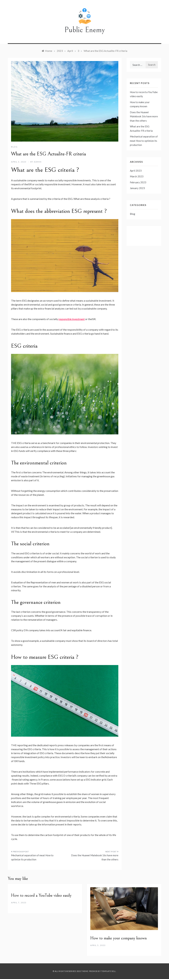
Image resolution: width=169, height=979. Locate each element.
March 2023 (136, 176)
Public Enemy (84, 29)
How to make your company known (118, 938)
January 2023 (137, 188)
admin (38, 162)
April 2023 (136, 170)
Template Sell (108, 971)
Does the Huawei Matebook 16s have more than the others (94, 857)
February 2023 (138, 182)
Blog (14, 147)
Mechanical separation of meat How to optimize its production (32, 857)
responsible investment (71, 319)
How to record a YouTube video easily (41, 895)
